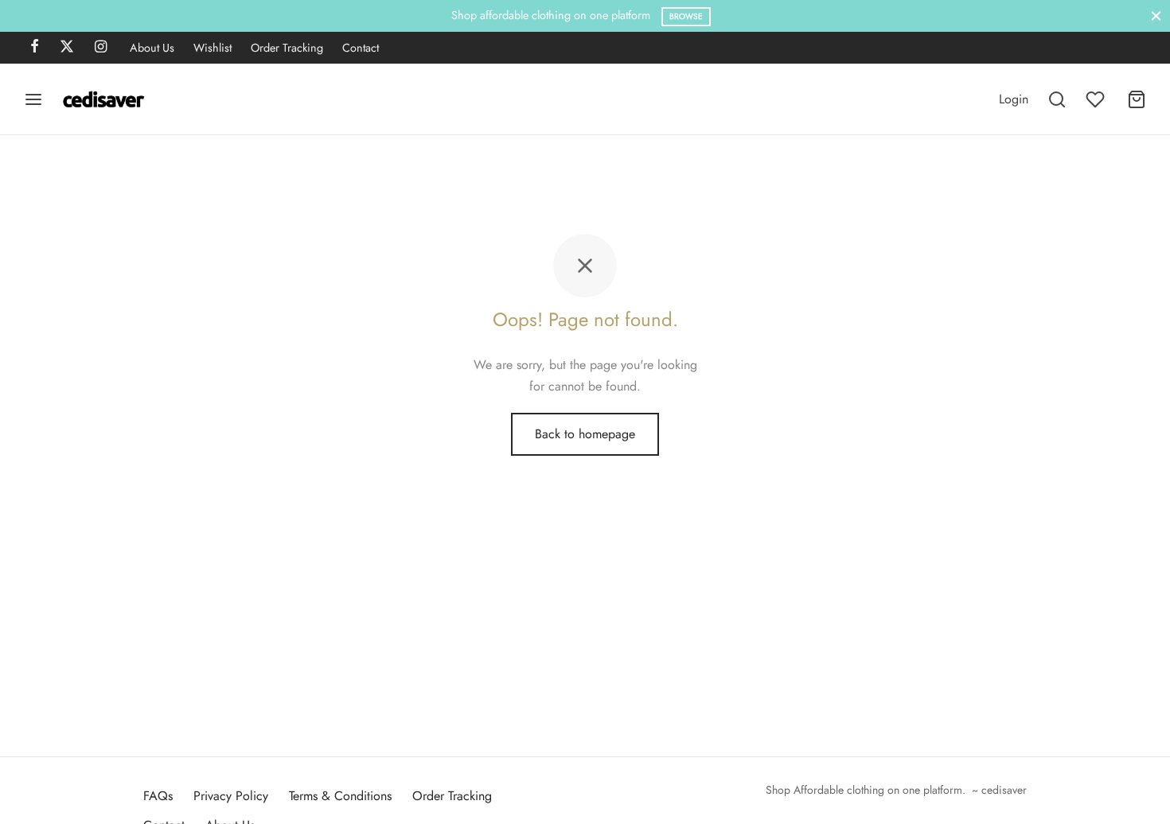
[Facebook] (34, 47)
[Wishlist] (1097, 99)
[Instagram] (100, 47)
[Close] (1156, 15)
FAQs (158, 796)
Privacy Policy (230, 796)
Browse (686, 16)
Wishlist (212, 48)
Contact (360, 48)
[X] (66, 47)
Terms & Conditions (340, 796)
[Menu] (33, 99)
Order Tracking (287, 48)
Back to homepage (585, 434)
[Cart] (1136, 99)
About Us (152, 48)
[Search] (1057, 99)
